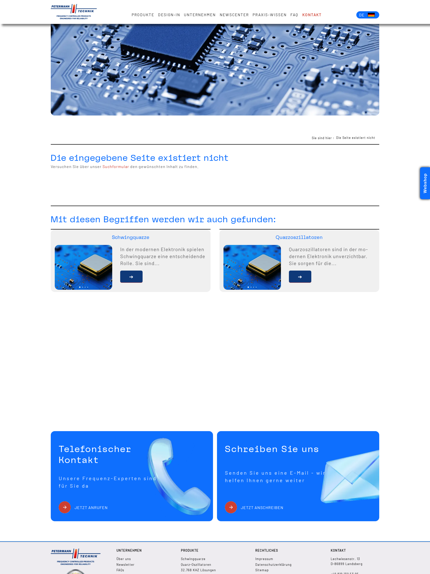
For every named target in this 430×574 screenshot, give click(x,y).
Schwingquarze (193, 559)
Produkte (143, 14)
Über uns (123, 559)
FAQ (294, 14)
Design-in (169, 14)
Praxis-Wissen (270, 14)
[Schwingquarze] (131, 277)
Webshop (425, 183)
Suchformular (116, 166)
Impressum (264, 559)
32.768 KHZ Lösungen (198, 570)
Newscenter (234, 14)
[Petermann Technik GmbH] (74, 12)
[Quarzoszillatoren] (300, 277)
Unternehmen (200, 14)
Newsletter (125, 565)
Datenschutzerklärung (273, 565)
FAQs (120, 570)
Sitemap (262, 570)
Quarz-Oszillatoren (196, 565)
